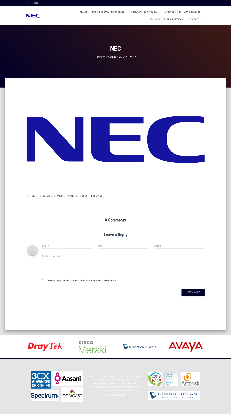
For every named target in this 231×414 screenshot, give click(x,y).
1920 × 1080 (96, 196)
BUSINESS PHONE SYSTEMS (108, 11)
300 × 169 (44, 196)
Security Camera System (165, 19)
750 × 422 (54, 196)
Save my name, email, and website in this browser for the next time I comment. (81, 280)
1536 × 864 (75, 196)
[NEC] (115, 139)
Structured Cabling (144, 11)
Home (83, 11)
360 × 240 (85, 196)
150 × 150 (34, 196)
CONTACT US (195, 19)
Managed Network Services (182, 11)
